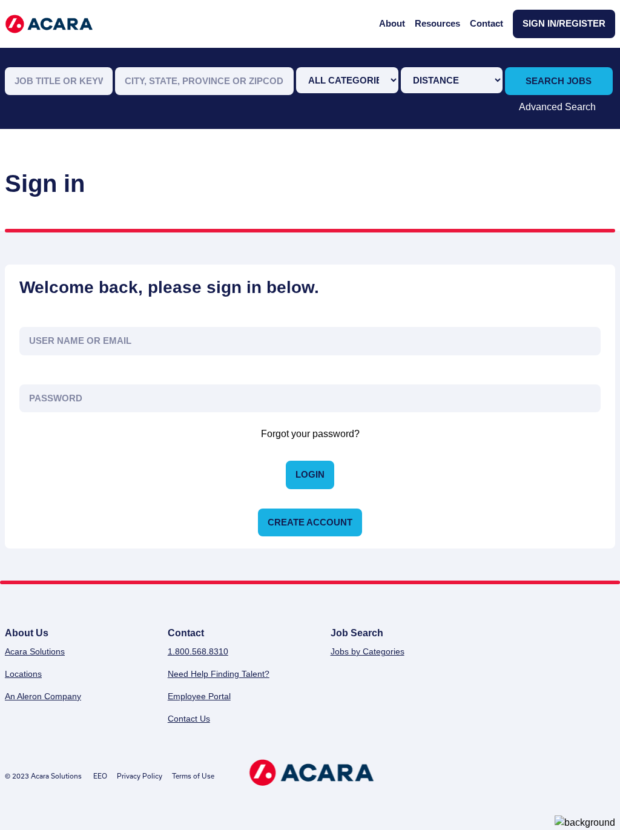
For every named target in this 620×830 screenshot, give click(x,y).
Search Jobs (559, 81)
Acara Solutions (35, 651)
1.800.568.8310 (198, 651)
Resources (437, 23)
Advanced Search (557, 107)
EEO (100, 776)
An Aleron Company (43, 696)
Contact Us (189, 718)
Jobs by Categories (367, 651)
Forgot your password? (310, 434)
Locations (23, 674)
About (392, 23)
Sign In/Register (564, 23)
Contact (486, 23)
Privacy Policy (139, 776)
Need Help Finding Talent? (218, 674)
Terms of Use (193, 776)
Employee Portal (199, 696)
